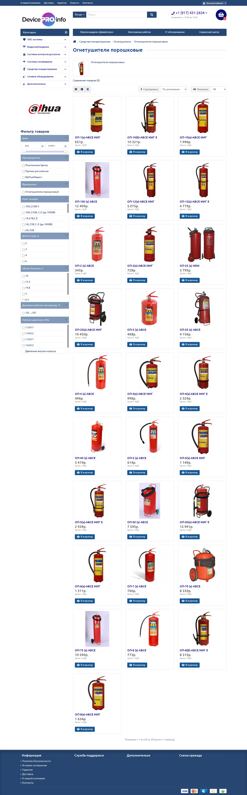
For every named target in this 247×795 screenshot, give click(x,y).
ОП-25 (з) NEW (189, 265)
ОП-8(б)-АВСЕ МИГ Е (194, 650)
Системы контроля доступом (43, 54)
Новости (74, 3)
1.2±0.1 (29, 327)
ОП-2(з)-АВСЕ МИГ (140, 265)
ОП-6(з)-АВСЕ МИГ (87, 586)
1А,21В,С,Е (31, 218)
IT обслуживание (175, 32)
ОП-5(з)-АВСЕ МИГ (192, 458)
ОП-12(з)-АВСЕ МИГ (140, 201)
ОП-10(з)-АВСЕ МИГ (193, 137)
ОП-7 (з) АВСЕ (136, 586)
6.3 (27, 299)
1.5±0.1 (29, 339)
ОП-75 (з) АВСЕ (85, 650)
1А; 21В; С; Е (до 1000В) (38, 224)
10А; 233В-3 (32, 206)
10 (26, 275)
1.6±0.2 (29, 345)
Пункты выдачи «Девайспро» (96, 32)
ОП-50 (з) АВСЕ (137, 522)
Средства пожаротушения (42, 69)
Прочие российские (37, 171)
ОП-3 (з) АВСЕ (136, 329)
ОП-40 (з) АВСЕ (85, 458)
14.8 (27, 287)
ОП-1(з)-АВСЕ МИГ (87, 137)
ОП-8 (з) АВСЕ (136, 650)
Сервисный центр (209, 32)
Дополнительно (36, 84)
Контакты (88, 3)
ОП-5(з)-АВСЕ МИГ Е (89, 522)
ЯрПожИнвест (33, 177)
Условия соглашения (34, 765)
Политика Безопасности (36, 761)
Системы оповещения (39, 61)
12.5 (27, 281)
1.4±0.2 (29, 333)
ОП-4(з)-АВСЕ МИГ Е (194, 393)
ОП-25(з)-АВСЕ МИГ (88, 329)
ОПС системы (34, 39)
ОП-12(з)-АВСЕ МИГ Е (194, 201)
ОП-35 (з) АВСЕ (190, 329)
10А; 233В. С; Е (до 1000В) (40, 212)
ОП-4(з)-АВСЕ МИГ (140, 393)
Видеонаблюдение (38, 47)
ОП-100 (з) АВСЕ (86, 201)
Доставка (49, 3)
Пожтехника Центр (36, 165)
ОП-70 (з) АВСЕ (190, 586)
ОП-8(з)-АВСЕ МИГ (87, 714)
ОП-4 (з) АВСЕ (84, 393)
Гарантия (62, 3)
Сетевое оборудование (40, 76)
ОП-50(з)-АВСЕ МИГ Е (194, 522)
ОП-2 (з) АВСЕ (84, 265)
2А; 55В (29, 230)
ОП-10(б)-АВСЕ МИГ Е (142, 137)
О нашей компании (30, 3)
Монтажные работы (139, 32)
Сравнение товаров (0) (86, 80)
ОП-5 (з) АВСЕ (136, 458)
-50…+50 (30, 312)
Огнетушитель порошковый (42, 191)
